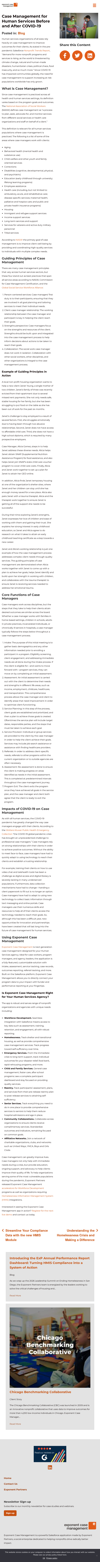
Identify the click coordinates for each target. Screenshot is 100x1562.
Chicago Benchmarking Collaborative (40, 1392)
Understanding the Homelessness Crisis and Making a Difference (76, 1235)
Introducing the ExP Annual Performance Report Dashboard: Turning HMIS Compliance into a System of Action (50, 1262)
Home (7, 1478)
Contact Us (10, 1483)
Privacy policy (51, 1558)
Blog (21, 33)
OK (44, 1558)
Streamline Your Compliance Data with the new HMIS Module (26, 1235)
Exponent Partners (15, 1489)
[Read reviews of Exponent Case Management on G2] (50, 1462)
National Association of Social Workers (26, 106)
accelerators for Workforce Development (23, 1188)
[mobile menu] (94, 5)
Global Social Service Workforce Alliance (22, 287)
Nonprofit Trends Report (37, 50)
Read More (15, 1295)
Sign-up (10, 1513)
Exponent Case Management (17, 947)
